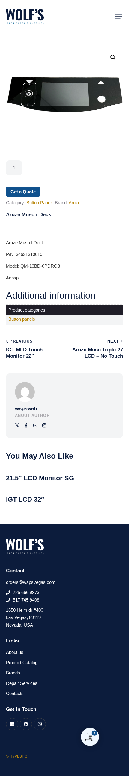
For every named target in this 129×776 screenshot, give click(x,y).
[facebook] (26, 425)
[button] (119, 16)
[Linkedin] (12, 724)
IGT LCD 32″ (25, 499)
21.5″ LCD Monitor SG (40, 478)
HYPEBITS (18, 756)
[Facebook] (26, 724)
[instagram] (44, 425)
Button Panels (40, 202)
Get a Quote (23, 191)
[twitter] (17, 425)
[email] (35, 425)
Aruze (74, 202)
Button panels (21, 319)
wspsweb (26, 408)
